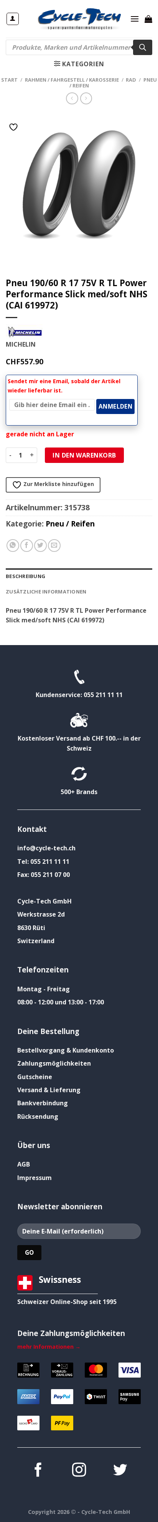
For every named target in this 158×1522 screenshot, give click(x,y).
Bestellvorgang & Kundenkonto (65, 1050)
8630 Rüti (31, 928)
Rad (131, 79)
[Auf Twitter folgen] (120, 1471)
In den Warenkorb (84, 455)
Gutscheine (34, 1077)
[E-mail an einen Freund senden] (54, 545)
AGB (23, 1164)
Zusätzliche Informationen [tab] (46, 591)
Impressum (34, 1177)
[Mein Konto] (13, 19)
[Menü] (134, 18)
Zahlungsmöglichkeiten (54, 1063)
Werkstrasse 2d (41, 914)
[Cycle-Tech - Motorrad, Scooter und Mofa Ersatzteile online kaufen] (79, 19)
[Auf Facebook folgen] (37, 1471)
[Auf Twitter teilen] (40, 545)
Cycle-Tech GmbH (44, 901)
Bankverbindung (42, 1103)
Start (9, 79)
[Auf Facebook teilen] (26, 545)
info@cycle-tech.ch (46, 848)
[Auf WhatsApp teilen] (13, 545)
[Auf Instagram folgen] (79, 1471)
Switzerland (35, 941)
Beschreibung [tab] (25, 576)
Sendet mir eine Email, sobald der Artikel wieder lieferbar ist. (64, 385)
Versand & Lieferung (49, 1090)
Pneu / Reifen (70, 523)
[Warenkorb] (148, 18)
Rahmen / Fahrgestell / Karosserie (72, 79)
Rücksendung (37, 1116)
